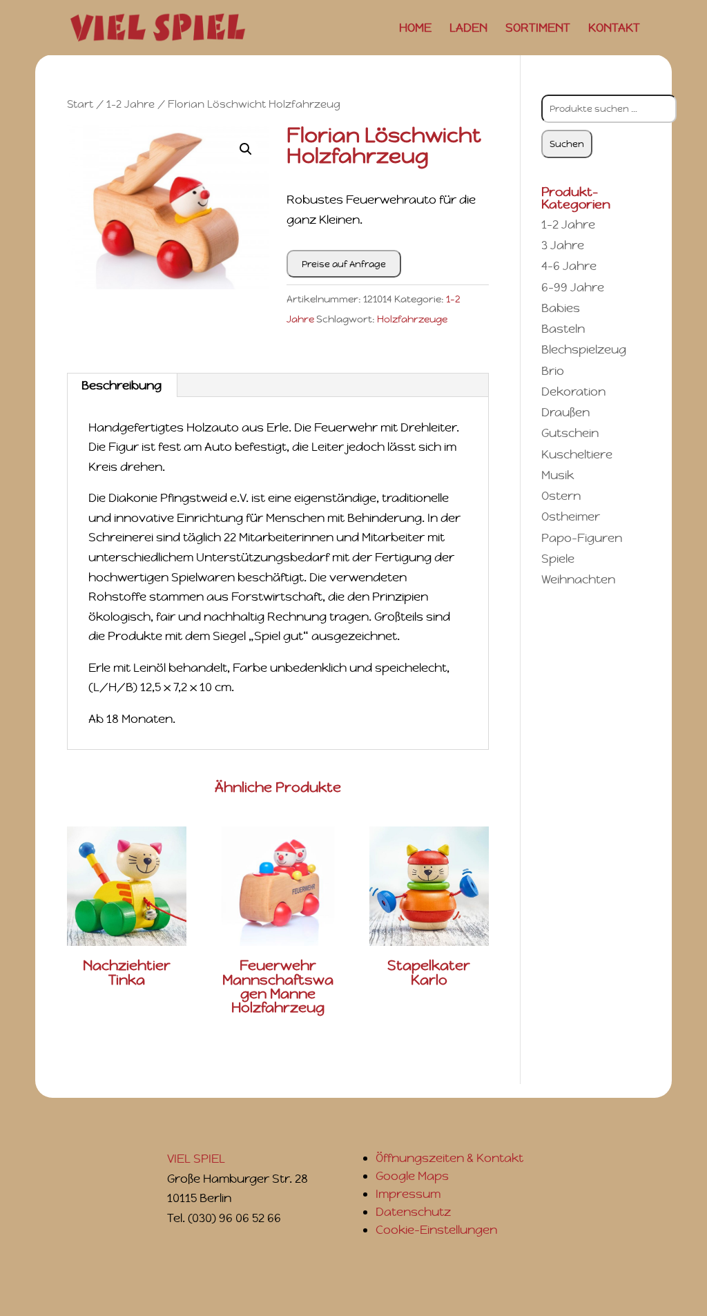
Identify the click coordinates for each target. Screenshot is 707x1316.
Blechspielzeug (583, 349)
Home (415, 29)
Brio (552, 370)
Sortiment (537, 29)
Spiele (557, 558)
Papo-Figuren (581, 537)
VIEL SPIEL (196, 1158)
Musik (557, 475)
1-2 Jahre (130, 103)
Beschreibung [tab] (121, 385)
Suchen (567, 144)
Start (80, 103)
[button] (245, 149)
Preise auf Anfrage (344, 264)
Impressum (408, 1193)
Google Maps (412, 1175)
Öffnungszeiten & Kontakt (449, 1157)
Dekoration (573, 391)
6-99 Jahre (572, 287)
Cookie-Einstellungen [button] (436, 1229)
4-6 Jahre (569, 265)
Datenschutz (413, 1211)
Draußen (565, 412)
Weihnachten (578, 579)
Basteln (563, 328)
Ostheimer (570, 516)
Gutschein (570, 433)
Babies (560, 308)
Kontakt (614, 29)
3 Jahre (562, 245)
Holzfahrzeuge (412, 319)
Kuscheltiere (576, 454)
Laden (468, 29)
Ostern (561, 495)
